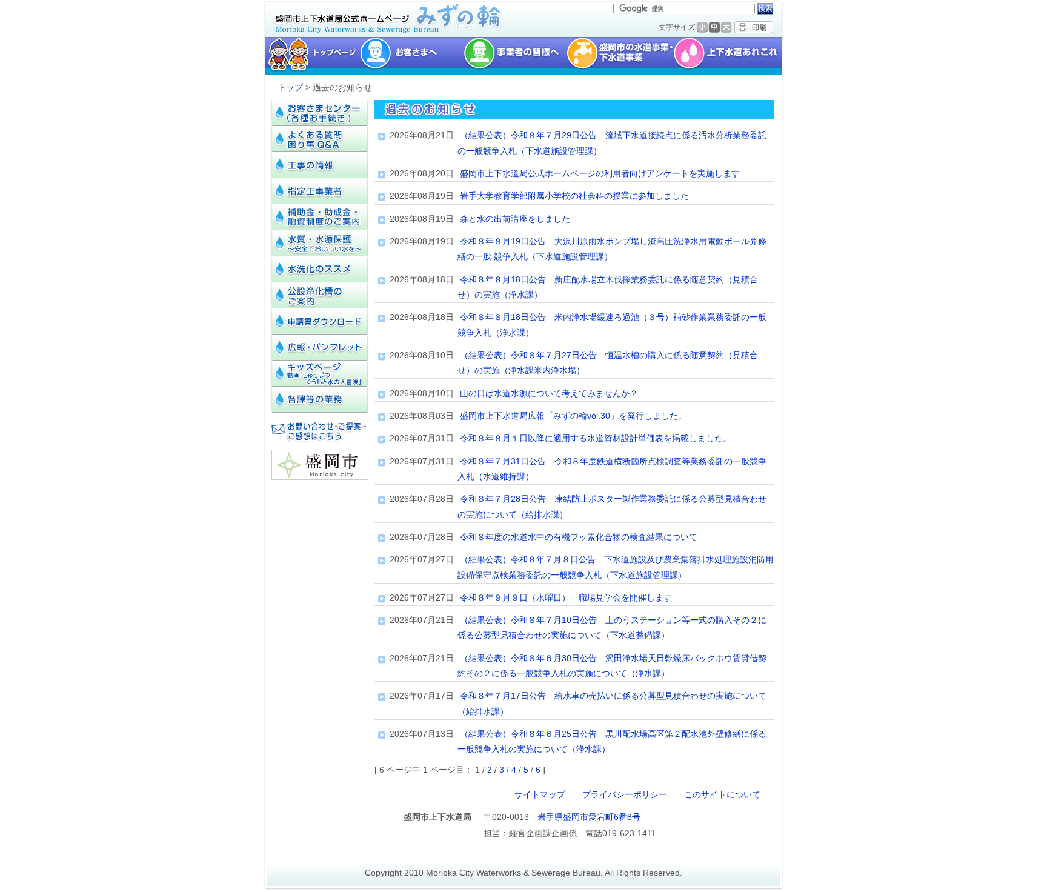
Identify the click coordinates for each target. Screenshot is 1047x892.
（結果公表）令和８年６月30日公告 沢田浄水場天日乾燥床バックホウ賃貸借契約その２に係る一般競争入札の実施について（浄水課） (611, 665)
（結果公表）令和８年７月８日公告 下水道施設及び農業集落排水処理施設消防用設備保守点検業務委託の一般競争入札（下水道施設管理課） (615, 566)
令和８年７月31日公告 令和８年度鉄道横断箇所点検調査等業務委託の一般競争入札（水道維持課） (611, 468)
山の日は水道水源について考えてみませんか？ (549, 393)
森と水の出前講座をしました (515, 219)
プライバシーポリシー (624, 794)
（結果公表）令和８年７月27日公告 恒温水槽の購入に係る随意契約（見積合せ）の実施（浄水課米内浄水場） (607, 362)
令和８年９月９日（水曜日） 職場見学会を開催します (566, 597)
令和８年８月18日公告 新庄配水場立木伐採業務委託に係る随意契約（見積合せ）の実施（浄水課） (607, 287)
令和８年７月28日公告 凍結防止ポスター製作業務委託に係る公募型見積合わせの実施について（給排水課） (611, 506)
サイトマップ (539, 794)
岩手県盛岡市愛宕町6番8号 (588, 817)
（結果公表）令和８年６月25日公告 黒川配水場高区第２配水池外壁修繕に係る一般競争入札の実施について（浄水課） (611, 741)
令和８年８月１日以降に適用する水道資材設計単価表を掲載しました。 (595, 438)
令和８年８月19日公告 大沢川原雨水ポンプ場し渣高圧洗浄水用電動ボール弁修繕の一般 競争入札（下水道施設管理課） (611, 248)
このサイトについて (722, 794)
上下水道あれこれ (729, 56)
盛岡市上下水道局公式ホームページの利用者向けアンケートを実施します (600, 173)
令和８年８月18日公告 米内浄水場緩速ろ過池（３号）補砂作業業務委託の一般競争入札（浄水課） (611, 324)
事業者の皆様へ (515, 56)
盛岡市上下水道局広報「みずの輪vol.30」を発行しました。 (573, 416)
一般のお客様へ (412, 56)
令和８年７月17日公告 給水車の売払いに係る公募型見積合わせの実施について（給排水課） (611, 703)
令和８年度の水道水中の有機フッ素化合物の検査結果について (578, 537)
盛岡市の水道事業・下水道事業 (620, 56)
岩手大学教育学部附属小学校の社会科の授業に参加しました (574, 196)
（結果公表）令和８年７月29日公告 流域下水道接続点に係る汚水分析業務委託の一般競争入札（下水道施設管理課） (611, 142)
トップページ (311, 56)
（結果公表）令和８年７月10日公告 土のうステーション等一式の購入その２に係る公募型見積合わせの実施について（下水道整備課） (611, 627)
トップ (290, 87)
